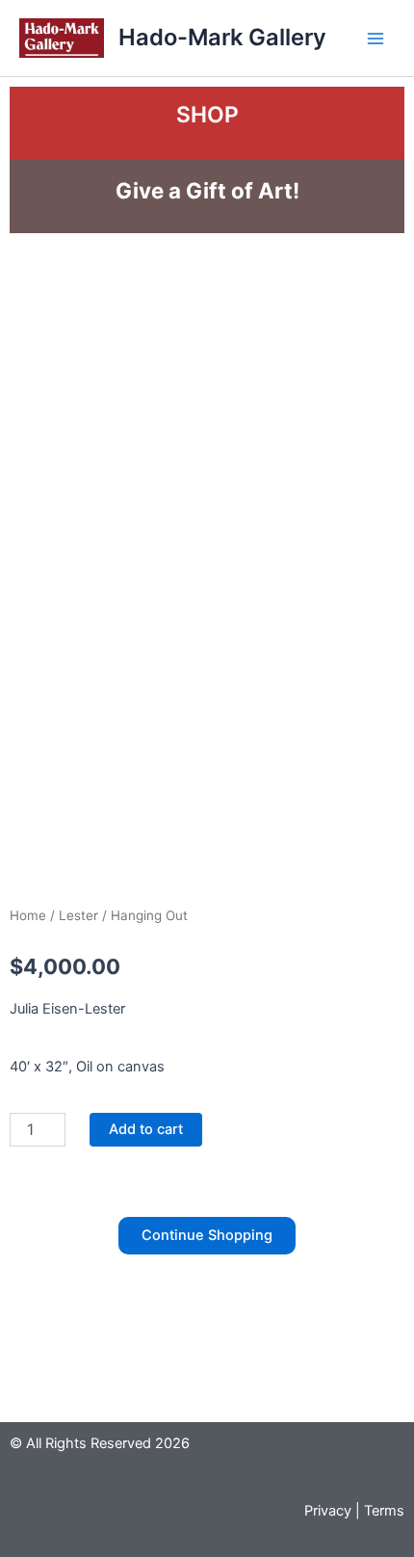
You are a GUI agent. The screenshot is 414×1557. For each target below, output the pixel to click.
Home (28, 915)
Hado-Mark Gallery (222, 37)
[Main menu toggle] (375, 37)
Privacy (327, 1510)
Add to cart (146, 1129)
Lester (78, 915)
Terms (384, 1510)
